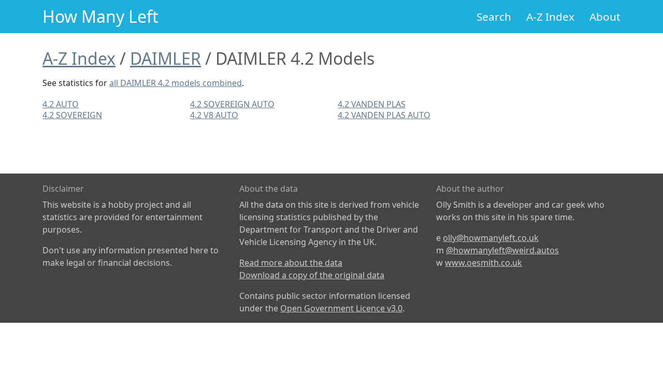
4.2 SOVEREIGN (72, 115)
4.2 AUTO (60, 104)
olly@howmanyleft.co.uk (491, 237)
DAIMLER (165, 58)
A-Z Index (550, 16)
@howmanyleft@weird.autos (502, 250)
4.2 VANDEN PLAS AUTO (384, 115)
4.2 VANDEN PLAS (372, 104)
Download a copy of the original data (311, 275)
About (605, 16)
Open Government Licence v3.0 (341, 308)
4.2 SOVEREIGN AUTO (232, 104)
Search (494, 16)
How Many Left (100, 16)
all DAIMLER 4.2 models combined (175, 83)
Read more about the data (290, 262)
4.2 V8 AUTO (214, 115)
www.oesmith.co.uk (483, 262)
